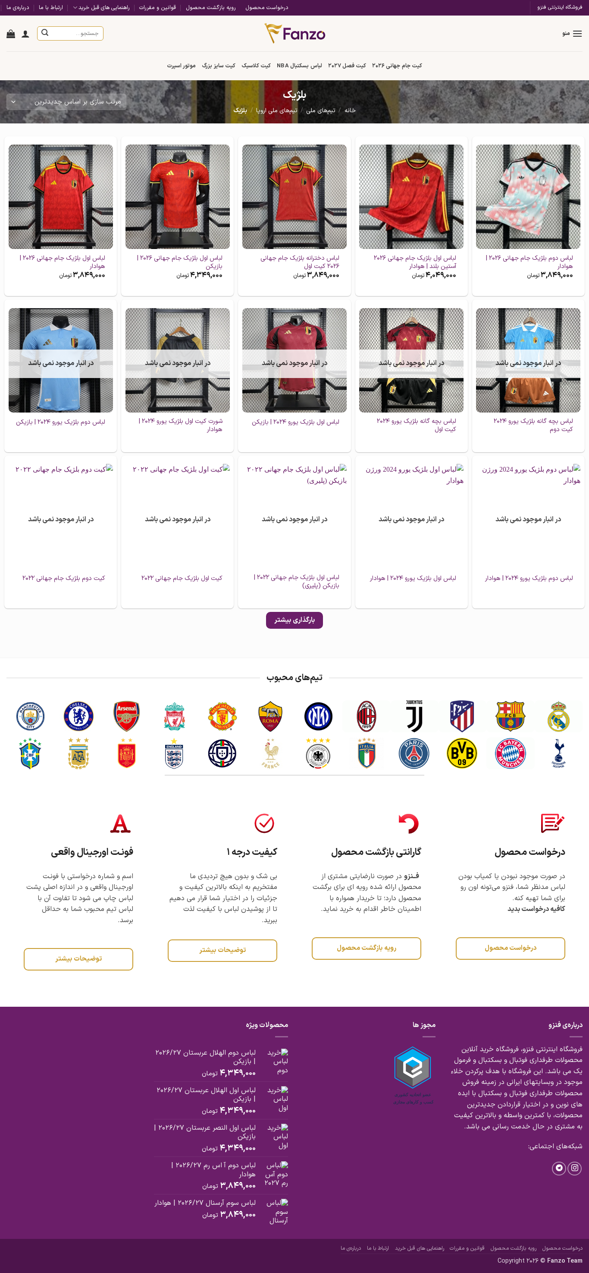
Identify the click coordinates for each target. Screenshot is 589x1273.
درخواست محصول (266, 7)
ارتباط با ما (51, 7)
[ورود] (25, 33)
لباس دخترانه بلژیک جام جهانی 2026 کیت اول (299, 263)
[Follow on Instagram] (574, 1169)
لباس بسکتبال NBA (299, 66)
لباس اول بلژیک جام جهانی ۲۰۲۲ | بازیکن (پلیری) (296, 582)
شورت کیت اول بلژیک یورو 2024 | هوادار (180, 426)
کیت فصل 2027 (347, 66)
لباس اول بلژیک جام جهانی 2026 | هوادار (62, 263)
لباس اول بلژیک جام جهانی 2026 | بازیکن (179, 263)
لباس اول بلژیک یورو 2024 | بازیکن (295, 423)
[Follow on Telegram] (559, 1169)
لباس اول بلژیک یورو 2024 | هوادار (413, 579)
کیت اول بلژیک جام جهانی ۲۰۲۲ (181, 579)
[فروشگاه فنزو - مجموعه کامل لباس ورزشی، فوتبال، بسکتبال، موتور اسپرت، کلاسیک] (294, 33)
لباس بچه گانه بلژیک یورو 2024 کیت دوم (533, 426)
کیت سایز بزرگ (218, 66)
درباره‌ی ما (17, 7)
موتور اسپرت (181, 66)
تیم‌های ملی (320, 110)
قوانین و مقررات (157, 7)
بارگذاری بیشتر (294, 620)
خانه (350, 110)
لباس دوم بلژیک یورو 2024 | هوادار (529, 579)
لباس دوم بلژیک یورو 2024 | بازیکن (60, 423)
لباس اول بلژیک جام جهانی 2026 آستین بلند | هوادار (415, 263)
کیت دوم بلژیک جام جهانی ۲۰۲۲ (63, 579)
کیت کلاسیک (256, 66)
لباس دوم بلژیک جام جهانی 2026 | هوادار (529, 263)
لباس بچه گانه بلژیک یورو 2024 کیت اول (416, 426)
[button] (572, 33)
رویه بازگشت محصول (211, 7)
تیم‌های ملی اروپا (277, 110)
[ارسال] (45, 33)
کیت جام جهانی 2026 (397, 66)
